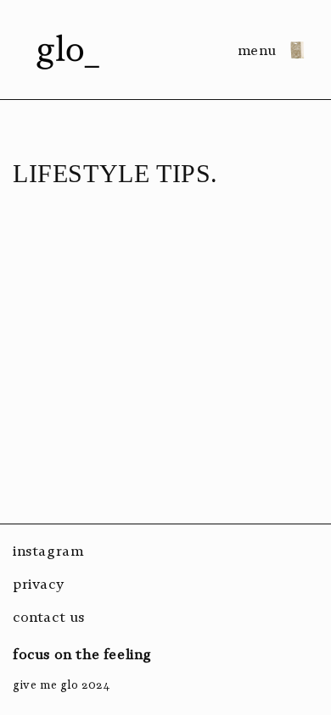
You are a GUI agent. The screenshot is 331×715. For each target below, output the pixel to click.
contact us (49, 616)
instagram (48, 550)
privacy (38, 583)
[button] (264, 50)
